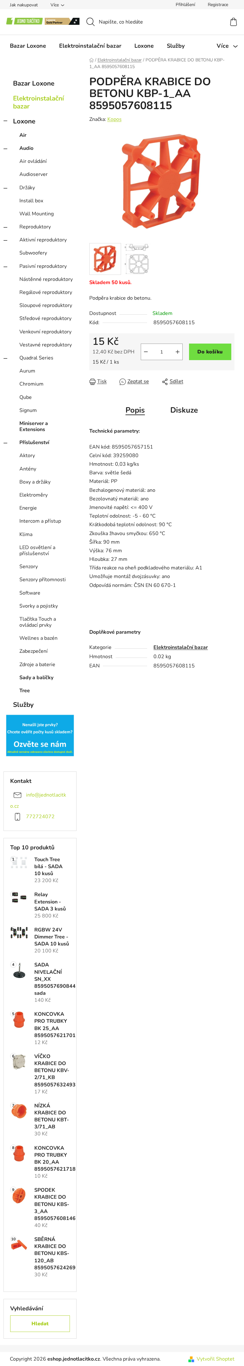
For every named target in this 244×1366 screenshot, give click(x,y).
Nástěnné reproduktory (46, 279)
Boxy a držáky (35, 481)
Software (29, 592)
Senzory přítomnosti (42, 579)
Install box (31, 200)
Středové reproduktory (45, 318)
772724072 (40, 816)
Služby (23, 704)
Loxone (24, 121)
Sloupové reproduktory (45, 305)
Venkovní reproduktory (45, 331)
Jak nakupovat (24, 5)
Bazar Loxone (33, 83)
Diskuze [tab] (184, 410)
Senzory (28, 566)
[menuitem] (27, 46)
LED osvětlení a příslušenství (37, 550)
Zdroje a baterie (37, 664)
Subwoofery (33, 252)
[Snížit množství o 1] (146, 352)
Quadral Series (36, 357)
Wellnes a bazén (38, 638)
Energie (28, 508)
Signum (28, 410)
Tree (24, 690)
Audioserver (33, 174)
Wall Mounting (36, 213)
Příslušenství (34, 442)
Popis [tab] (135, 410)
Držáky (27, 187)
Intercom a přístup (40, 521)
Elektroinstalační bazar (38, 102)
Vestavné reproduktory (45, 344)
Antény (27, 468)
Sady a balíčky (36, 677)
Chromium (31, 383)
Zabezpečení (33, 651)
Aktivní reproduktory (43, 239)
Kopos (114, 119)
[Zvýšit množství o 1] (177, 352)
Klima (25, 534)
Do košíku (210, 351)
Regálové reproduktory (45, 292)
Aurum (27, 370)
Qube (25, 397)
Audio (26, 148)
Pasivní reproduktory (43, 266)
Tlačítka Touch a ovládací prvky (37, 622)
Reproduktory (35, 226)
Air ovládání (33, 161)
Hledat (40, 1323)
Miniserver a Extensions (33, 426)
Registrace (218, 5)
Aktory (27, 455)
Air (22, 135)
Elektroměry (33, 494)
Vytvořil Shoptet (215, 1359)
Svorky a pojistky (38, 606)
